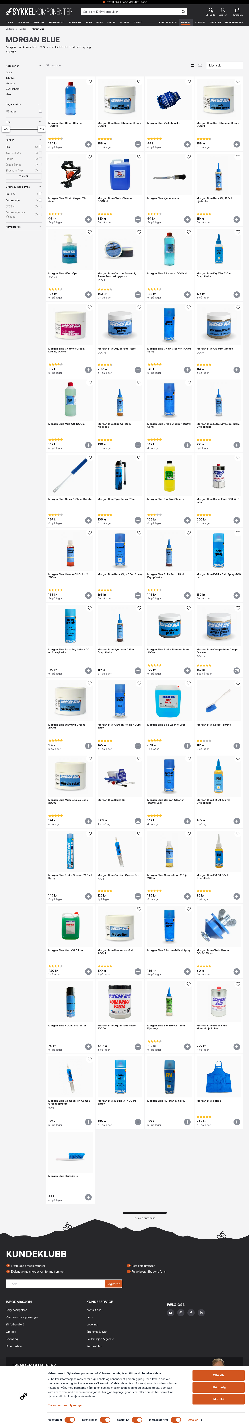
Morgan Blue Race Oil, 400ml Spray (120, 574)
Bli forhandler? (15, 1324)
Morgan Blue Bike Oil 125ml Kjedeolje (114, 425)
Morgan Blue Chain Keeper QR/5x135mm (213, 952)
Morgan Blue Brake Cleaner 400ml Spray (169, 425)
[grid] (144, 640)
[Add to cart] (88, 144)
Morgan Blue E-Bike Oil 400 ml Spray (117, 1102)
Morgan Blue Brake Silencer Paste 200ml (168, 651)
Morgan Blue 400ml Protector (67, 1025)
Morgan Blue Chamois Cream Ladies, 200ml (66, 350)
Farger (10, 139)
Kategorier (12, 65)
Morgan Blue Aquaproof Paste (117, 348)
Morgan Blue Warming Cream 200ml (66, 726)
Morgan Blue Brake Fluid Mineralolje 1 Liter (212, 1027)
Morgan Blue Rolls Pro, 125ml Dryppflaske (165, 576)
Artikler (215, 22)
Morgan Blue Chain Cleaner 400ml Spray (169, 350)
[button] (210, 11)
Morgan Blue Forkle (209, 1100)
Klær (89, 22)
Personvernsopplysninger (65, 1405)
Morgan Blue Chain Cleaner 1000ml (65, 124)
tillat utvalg (219, 1387)
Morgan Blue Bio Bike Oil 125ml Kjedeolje (166, 1027)
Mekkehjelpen (234, 22)
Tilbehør (23, 22)
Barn (99, 22)
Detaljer (193, 1419)
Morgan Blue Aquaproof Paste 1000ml (117, 1027)
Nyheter (200, 22)
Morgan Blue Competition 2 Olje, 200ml (167, 876)
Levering (92, 1324)
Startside (10, 29)
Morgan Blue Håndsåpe (62, 273)
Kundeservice (168, 22)
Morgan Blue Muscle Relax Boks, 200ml (68, 801)
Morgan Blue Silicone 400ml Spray (168, 950)
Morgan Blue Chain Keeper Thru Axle (68, 200)
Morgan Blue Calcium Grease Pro (118, 875)
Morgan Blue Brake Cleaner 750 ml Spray (70, 876)
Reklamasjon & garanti (100, 1339)
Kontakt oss (93, 1310)
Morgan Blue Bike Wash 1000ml (167, 273)
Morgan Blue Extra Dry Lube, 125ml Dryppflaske (218, 425)
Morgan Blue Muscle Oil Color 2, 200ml (68, 576)
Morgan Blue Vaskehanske (163, 123)
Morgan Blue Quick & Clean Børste (70, 499)
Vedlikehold (56, 22)
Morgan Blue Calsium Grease (215, 348)
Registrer (113, 1284)
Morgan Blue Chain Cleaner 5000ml (115, 200)
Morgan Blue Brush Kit (112, 799)
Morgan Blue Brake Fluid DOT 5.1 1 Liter (218, 500)
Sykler (111, 22)
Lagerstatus (13, 104)
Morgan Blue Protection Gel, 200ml (115, 952)
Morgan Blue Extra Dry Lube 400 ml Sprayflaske (68, 651)
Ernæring (75, 22)
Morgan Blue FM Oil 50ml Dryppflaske (212, 876)
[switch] (105, 1420)
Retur (89, 1317)
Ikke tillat (218, 1399)
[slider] (6, 129)
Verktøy (38, 22)
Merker (185, 22)
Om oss (11, 1331)
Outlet (125, 22)
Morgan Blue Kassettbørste (214, 724)
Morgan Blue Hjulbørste (63, 1175)
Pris (8, 121)
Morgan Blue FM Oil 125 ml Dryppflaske (213, 801)
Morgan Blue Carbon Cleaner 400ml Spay (165, 801)
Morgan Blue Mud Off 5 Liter (66, 950)
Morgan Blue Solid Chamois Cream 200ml (119, 124)
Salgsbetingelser (16, 1310)
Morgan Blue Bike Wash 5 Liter (166, 724)
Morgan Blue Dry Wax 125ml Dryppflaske (214, 275)
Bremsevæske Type (18, 186)
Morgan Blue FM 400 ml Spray (166, 1100)
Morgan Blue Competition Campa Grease (217, 651)
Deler (9, 22)
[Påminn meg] (236, 670)
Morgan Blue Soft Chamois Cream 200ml (218, 124)
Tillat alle (218, 1375)
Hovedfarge (13, 226)
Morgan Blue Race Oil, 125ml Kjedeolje (214, 200)
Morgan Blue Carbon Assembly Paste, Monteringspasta (117, 275)
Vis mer (23, 176)
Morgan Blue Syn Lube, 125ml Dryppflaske (116, 651)
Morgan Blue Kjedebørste (163, 198)
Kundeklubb (94, 1346)
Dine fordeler (14, 1346)
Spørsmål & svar (96, 1331)
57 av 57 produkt (145, 1218)
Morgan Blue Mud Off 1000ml (66, 423)
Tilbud (138, 22)
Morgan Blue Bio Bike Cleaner (165, 499)
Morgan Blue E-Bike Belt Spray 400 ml (219, 576)
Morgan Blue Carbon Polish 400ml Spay (119, 726)
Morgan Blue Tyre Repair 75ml (116, 499)
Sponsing (12, 1339)
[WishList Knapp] (89, 81)
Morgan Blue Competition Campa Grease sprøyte (69, 1102)
